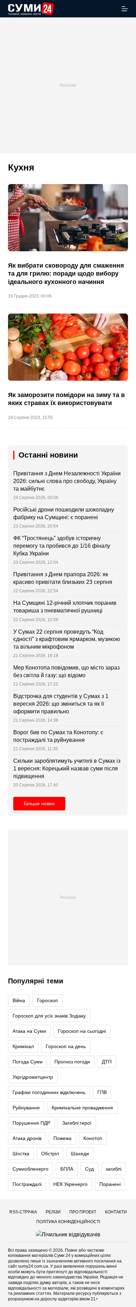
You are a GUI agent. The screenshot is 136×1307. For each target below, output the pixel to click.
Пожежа (62, 1138)
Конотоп (92, 1138)
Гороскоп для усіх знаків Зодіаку (49, 1016)
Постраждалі (27, 1184)
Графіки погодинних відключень (49, 1092)
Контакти (116, 1212)
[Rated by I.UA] (68, 1234)
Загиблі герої (76, 1123)
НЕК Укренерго (70, 1184)
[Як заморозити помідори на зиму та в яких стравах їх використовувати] (68, 347)
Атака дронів (27, 1138)
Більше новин (39, 803)
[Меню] (125, 9)
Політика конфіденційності (68, 1221)
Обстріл (50, 1153)
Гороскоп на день (66, 1046)
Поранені (110, 1184)
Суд (89, 1169)
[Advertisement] (68, 85)
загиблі (113, 1169)
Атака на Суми (29, 1031)
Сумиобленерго (30, 1169)
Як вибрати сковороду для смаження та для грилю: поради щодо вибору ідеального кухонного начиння (66, 273)
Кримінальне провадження (82, 1107)
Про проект (82, 1212)
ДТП (107, 1061)
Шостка (21, 1153)
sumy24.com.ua (33, 1266)
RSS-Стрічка (23, 1212)
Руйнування (26, 1107)
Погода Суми (28, 1061)
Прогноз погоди (72, 1061)
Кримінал (23, 1046)
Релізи (53, 1212)
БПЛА (66, 1169)
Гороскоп (47, 1000)
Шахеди (80, 1153)
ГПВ (102, 1092)
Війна (19, 1000)
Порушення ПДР (31, 1123)
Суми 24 (62, 1255)
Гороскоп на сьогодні (82, 1031)
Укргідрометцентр (33, 1077)
